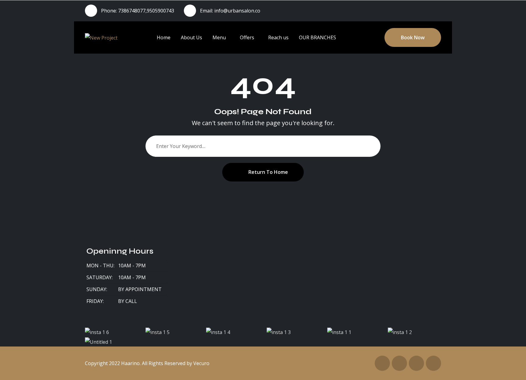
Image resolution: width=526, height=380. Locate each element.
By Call (127, 301)
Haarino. (131, 363)
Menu (219, 37)
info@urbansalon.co (237, 10)
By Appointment (140, 289)
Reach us (278, 37)
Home (163, 37)
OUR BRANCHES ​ (318, 37)
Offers (247, 37)
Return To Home (268, 172)
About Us (191, 37)
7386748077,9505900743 (146, 10)
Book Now (413, 37)
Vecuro (201, 363)
